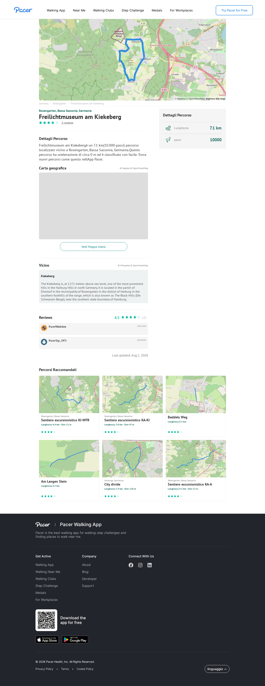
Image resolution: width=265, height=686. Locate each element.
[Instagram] (140, 565)
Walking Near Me (48, 572)
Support (88, 586)
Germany (43, 103)
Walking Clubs (103, 10)
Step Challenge (133, 10)
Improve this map (215, 98)
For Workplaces (181, 10)
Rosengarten (59, 103)
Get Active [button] (43, 556)
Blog (85, 572)
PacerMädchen (57, 326)
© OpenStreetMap (196, 98)
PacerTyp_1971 (58, 340)
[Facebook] (131, 565)
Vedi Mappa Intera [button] (93, 247)
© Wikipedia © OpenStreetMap (133, 265)
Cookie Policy (85, 668)
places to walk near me (63, 537)
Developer (89, 579)
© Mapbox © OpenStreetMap (134, 168)
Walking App (56, 10)
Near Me (79, 10)
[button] (67, 657)
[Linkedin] (149, 565)
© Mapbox (180, 98)
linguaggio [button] (215, 669)
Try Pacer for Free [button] (234, 10)
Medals (157, 10)
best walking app (67, 533)
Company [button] (89, 556)
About (86, 565)
